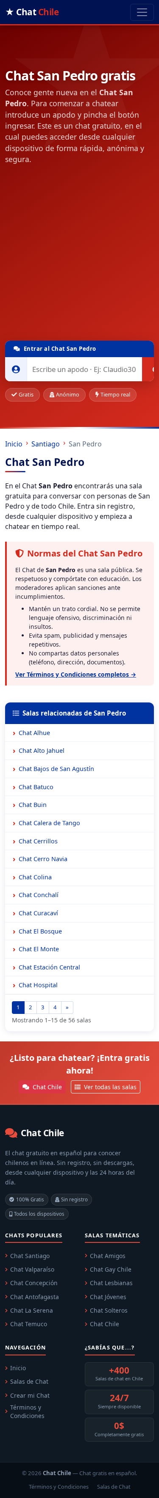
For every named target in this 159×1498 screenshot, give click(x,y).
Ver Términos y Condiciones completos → (75, 674)
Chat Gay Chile (110, 1269)
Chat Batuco (36, 787)
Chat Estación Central (49, 967)
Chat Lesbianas (111, 1283)
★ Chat (32, 12)
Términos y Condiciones (27, 1411)
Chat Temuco (28, 1324)
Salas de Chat (29, 1381)
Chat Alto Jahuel (41, 750)
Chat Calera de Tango (49, 823)
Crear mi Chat (30, 1395)
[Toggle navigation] (142, 12)
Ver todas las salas (109, 1087)
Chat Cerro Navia (43, 859)
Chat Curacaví (38, 913)
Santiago (45, 444)
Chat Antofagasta (34, 1297)
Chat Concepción (34, 1283)
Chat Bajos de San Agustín (56, 769)
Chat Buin (33, 805)
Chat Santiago (30, 1256)
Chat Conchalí (39, 895)
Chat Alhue (34, 733)
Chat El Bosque (40, 931)
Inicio (13, 444)
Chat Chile (46, 1087)
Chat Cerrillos (38, 841)
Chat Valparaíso (32, 1269)
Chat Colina (35, 877)
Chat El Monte (39, 949)
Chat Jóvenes (108, 1297)
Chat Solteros (109, 1310)
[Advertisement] (79, 254)
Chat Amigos (108, 1256)
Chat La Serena (31, 1310)
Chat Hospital (38, 985)
